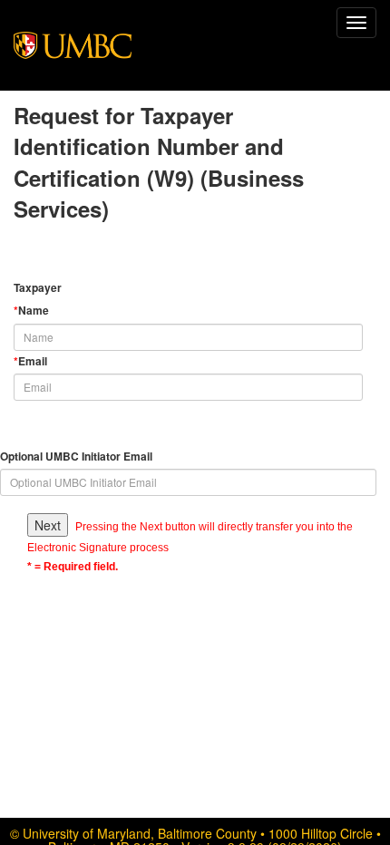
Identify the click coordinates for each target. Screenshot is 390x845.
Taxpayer (38, 288)
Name (31, 310)
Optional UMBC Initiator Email (76, 456)
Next (47, 525)
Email (30, 361)
